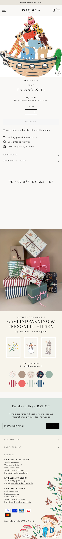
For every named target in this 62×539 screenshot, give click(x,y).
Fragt (26, 100)
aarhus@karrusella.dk (21, 502)
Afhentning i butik (14, 161)
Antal (31, 106)
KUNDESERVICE (12, 447)
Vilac (31, 85)
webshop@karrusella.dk (22, 483)
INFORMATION (12, 439)
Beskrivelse (10, 155)
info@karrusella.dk (19, 473)
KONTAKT (9, 455)
